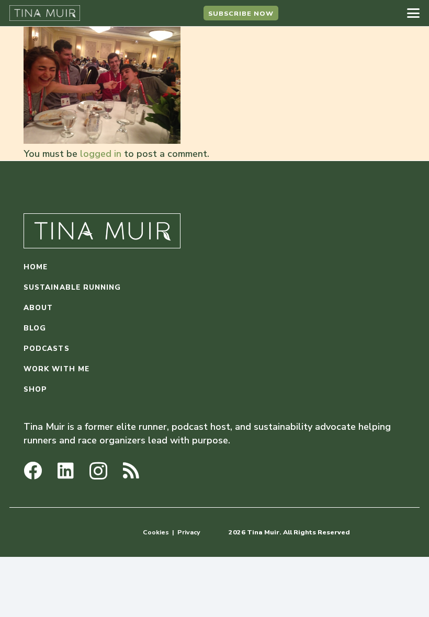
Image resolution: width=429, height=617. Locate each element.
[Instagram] (98, 471)
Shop (35, 389)
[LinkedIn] (66, 470)
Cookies (156, 532)
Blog (35, 328)
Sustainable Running (72, 287)
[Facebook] (33, 470)
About (38, 308)
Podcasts (47, 348)
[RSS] (131, 470)
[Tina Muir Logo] (44, 13)
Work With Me (56, 369)
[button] (413, 13)
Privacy (188, 532)
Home (36, 267)
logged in (100, 153)
